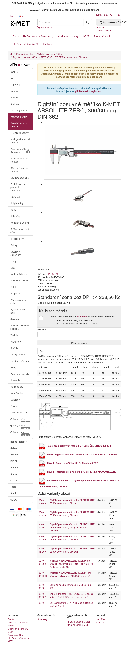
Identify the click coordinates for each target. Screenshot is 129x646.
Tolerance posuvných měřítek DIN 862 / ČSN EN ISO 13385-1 (79, 445)
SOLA (13, 499)
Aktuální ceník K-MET (77, 624)
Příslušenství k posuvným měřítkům (17, 187)
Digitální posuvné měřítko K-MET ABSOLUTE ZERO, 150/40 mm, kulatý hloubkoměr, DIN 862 (72, 527)
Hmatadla (15, 380)
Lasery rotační (17, 354)
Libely (13, 261)
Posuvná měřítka (24, 54)
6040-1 (42, 602)
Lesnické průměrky (19, 177)
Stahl (13, 493)
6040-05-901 (42, 586)
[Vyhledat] (88, 22)
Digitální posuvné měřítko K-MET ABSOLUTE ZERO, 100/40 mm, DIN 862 (72, 501)
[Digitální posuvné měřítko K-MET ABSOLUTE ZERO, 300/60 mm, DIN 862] (82, 150)
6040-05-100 (42, 501)
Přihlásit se (101, 27)
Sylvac (13, 448)
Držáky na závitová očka (19, 231)
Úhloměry (15, 216)
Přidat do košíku (79, 342)
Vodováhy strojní (18, 110)
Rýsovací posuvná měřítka (19, 169)
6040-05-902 (42, 595)
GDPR (86, 36)
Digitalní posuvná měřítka (49, 54)
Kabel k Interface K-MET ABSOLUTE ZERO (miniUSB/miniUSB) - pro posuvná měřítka (71, 595)
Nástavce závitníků (19, 280)
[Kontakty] (111, 14)
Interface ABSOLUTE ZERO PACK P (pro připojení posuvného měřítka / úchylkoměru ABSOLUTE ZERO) (71, 563)
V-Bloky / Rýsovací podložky (19, 327)
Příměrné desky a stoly (19, 301)
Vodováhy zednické (20, 373)
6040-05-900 (42, 562)
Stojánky (14, 319)
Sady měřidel (21, 419)
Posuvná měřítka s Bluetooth (19, 150)
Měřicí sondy (16, 386)
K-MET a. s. (102, 14)
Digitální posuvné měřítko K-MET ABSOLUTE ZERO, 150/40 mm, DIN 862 (72, 514)
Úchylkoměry (16, 203)
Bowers (14, 454)
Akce (12, 78)
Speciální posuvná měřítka (19, 160)
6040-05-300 (42, 550)
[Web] (119, 14)
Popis (42, 351)
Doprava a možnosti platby (39, 36)
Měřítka (14, 91)
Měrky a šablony (18, 274)
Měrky (13, 367)
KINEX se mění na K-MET (25, 44)
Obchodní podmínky (68, 36)
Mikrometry (16, 196)
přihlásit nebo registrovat (88, 91)
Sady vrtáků (21, 426)
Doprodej (15, 84)
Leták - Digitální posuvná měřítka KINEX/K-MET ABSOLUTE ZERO (82, 454)
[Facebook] (115, 14)
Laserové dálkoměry (15, 253)
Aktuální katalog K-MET (78, 621)
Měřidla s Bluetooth (20, 222)
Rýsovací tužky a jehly (18, 311)
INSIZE (13, 461)
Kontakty (47, 44)
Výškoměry (15, 341)
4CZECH (14, 480)
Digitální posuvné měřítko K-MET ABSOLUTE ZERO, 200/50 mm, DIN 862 (72, 538)
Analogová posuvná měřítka (20, 141)
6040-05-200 (42, 538)
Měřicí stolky (16, 393)
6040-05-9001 (43, 574)
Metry (13, 209)
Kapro (13, 473)
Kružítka (14, 348)
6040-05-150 (42, 514)
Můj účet (100, 619)
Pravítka (14, 97)
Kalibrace (15, 399)
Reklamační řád (102, 36)
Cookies (100, 622)
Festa (13, 486)
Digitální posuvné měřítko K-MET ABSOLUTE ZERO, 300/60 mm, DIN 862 (50, 57)
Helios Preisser (18, 441)
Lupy (12, 267)
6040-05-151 (42, 526)
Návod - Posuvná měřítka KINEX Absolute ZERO (72, 463)
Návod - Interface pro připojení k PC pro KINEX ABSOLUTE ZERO (81, 471)
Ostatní (14, 287)
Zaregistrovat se (104, 30)
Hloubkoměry (17, 238)
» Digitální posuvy (19, 132)
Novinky (14, 71)
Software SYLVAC (19, 412)
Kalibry (13, 245)
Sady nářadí (21, 432)
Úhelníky (14, 103)
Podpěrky (15, 293)
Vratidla (14, 335)
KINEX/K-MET (54, 273)
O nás (16, 36)
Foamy (13, 406)
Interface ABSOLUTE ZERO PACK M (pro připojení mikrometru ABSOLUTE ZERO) (70, 574)
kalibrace (82, 316)
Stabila (14, 467)
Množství (42, 329)
